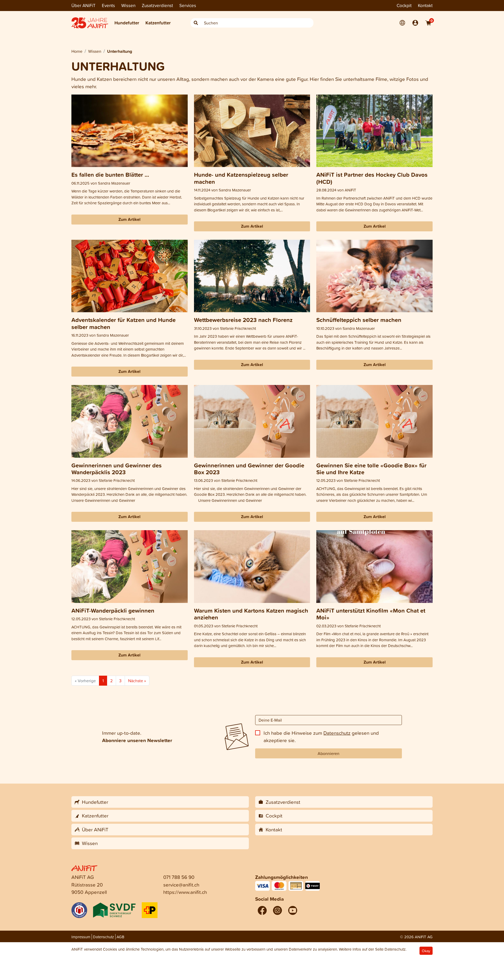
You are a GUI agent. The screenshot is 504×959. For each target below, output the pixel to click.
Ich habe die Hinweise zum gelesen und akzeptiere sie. (321, 736)
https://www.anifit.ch (185, 891)
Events (108, 5)
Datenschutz (336, 732)
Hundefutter (126, 22)
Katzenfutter (158, 22)
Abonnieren (328, 753)
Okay (426, 950)
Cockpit (404, 5)
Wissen (128, 5)
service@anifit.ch (181, 884)
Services (187, 5)
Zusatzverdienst (157, 5)
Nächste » (137, 681)
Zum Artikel (129, 219)
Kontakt (425, 5)
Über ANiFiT (83, 5)
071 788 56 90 (179, 876)
